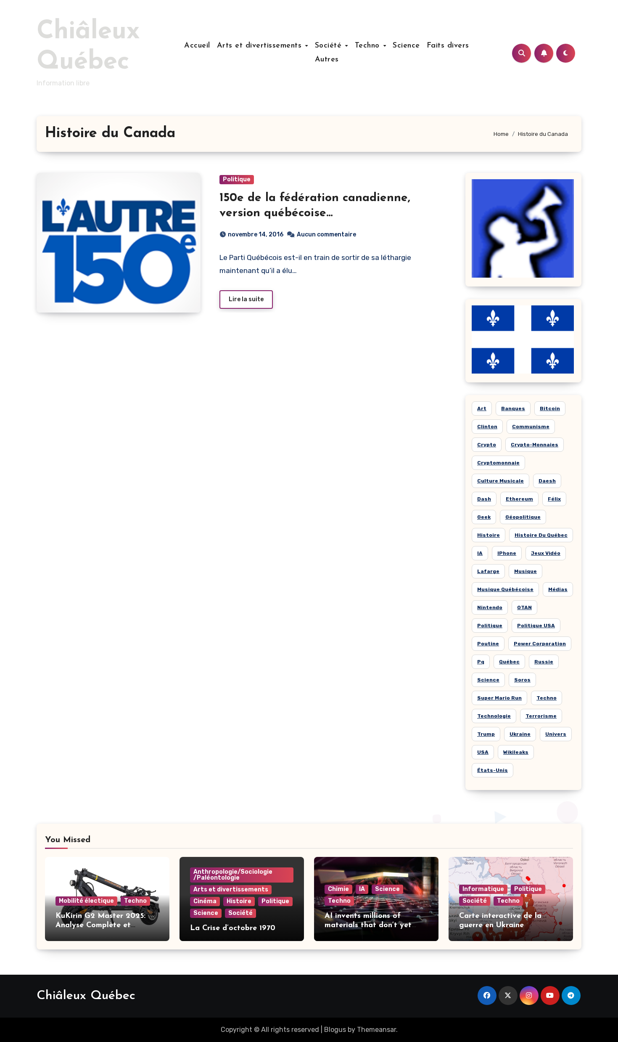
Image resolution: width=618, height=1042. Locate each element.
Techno (369, 46)
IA (480, 553)
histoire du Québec (541, 535)
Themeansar (376, 1030)
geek (484, 517)
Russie (543, 662)
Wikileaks (515, 752)
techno (546, 698)
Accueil (197, 46)
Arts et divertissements (260, 46)
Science (406, 46)
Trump (486, 734)
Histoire (239, 901)
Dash (484, 499)
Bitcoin (550, 408)
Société (329, 46)
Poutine (488, 644)
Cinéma (205, 901)
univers (555, 734)
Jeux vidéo (545, 553)
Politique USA (536, 625)
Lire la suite (246, 299)
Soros (522, 680)
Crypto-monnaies (534, 445)
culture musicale (500, 481)
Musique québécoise (505, 589)
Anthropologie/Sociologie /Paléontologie (232, 874)
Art (481, 408)
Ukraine (520, 734)
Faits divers (448, 46)
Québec (509, 662)
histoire (488, 535)
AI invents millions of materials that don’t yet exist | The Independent (368, 925)
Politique (237, 179)
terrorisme (541, 716)
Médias (558, 589)
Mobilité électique (86, 900)
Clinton (487, 427)
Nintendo (489, 607)
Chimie (338, 889)
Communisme (530, 427)
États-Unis (492, 770)
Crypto (486, 445)
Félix (554, 499)
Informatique (483, 889)
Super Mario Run (499, 698)
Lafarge (488, 571)
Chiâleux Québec (86, 995)
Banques (513, 408)
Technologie (494, 716)
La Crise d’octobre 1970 (232, 928)
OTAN (524, 607)
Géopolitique (523, 517)
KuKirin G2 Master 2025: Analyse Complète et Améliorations (100, 925)
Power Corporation (540, 644)
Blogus (335, 1030)
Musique (525, 571)
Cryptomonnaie (498, 463)
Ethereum (519, 499)
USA (483, 752)
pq (480, 662)
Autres (327, 60)
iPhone (506, 553)
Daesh (547, 481)
